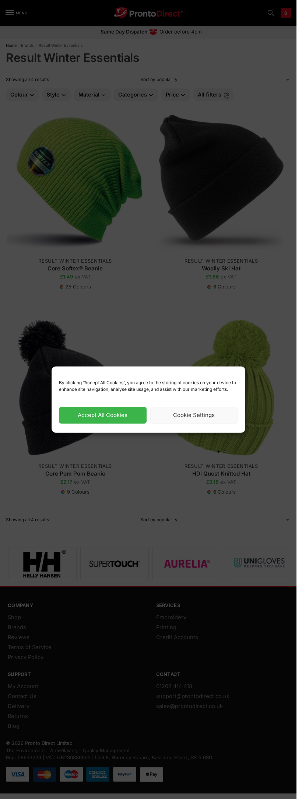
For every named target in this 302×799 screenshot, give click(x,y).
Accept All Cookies (102, 414)
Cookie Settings (194, 414)
